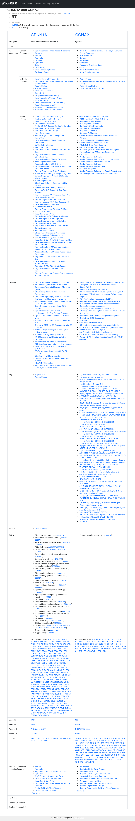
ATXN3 (59, 644)
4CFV (117, 752)
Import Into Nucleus (42, 211)
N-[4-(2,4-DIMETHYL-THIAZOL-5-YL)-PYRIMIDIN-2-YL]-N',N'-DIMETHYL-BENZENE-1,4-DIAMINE (102, 446)
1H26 (124, 738)
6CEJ (62, 738)
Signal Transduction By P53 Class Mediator (51, 225)
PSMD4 (87, 648)
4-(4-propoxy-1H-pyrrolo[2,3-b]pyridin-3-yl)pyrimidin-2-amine (101, 462)
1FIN (82, 738)
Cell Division (84, 154)
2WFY (116, 747)
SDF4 (63, 696)
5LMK (100, 757)
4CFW (122, 752)
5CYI (92, 757)
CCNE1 (65, 648)
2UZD (92, 747)
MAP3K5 (34, 682)
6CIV (66, 738)
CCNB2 (40, 648)
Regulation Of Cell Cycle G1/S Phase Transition (53, 240)
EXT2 (56, 663)
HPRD (14, 28)
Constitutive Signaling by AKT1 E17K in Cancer (53, 296)
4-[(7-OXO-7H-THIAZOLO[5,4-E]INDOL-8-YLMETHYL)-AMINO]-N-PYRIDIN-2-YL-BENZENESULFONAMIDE (99, 389)
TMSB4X (59, 703)
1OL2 (82, 743)
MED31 (54, 682)
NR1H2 (67, 684)
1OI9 (101, 740)
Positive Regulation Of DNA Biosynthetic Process (98, 173)
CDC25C (90, 641)
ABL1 (59, 639)
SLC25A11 (59, 698)
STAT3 (40, 701)
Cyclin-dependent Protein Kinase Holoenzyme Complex (52, 51)
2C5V (87, 745)
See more (36, 793)
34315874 (64, 537)
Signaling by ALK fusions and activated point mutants (52, 359)
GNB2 (39, 670)
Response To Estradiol (88, 130)
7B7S (110, 759)
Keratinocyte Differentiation (45, 161)
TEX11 (38, 703)
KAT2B (96, 646)
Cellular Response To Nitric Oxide (92, 166)
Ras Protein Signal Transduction (47, 128)
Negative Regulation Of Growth (47, 204)
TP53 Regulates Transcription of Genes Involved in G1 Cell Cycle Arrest (53, 302)
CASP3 (39, 646)
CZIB (38, 660)
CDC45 (44, 651)
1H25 (119, 738)
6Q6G (77, 759)
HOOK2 (41, 675)
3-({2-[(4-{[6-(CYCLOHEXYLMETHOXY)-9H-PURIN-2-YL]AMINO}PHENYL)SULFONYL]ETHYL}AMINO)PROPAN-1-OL (102, 498)
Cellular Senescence (43, 228)
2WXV (103, 750)
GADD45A (61, 665)
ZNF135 (41, 715)
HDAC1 (67, 670)
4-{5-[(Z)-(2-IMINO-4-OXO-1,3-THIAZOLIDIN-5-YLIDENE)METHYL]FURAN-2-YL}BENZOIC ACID (98, 442)
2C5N (77, 745)
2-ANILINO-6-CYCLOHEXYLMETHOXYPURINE (97, 396)
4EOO (112, 755)
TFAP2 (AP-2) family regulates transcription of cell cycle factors (52, 330)
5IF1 (96, 757)
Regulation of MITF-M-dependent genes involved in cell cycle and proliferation (53, 366)
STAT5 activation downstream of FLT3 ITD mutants (51, 352)
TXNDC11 (38, 710)
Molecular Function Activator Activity (49, 107)
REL (56, 694)
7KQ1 (42, 740)
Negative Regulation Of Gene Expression (50, 159)
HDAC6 (53, 672)
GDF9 (62, 667)
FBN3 (33, 665)
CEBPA (60, 653)
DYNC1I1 (37, 663)
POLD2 (43, 689)
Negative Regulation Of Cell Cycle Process (95, 783)
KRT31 (63, 677)
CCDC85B (47, 646)
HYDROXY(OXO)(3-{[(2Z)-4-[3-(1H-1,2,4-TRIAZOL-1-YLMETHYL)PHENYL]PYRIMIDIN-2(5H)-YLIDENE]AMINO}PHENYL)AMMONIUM (99, 467)
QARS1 (52, 691)
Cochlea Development (87, 168)
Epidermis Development (44, 145)
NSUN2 (40, 686)
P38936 (34, 733)
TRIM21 (50, 705)
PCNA (57, 686)
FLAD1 (47, 665)
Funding (46, 3)
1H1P (96, 738)
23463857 (38, 570)
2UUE (82, 747)
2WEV (111, 747)
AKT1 (49, 641)
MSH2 (66, 682)
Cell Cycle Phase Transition (45, 790)
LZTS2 (64, 679)
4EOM (102, 755)
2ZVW (43, 738)
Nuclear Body (40, 67)
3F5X (77, 752)
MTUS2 (34, 684)
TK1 (49, 703)
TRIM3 (56, 705)
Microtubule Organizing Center (91, 65)
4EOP (117, 755)
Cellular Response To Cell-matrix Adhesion (51, 216)
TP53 (86, 651)
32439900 (48, 618)
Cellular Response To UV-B (45, 223)
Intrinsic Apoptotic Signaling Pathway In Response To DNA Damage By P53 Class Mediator (51, 190)
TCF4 (33, 703)
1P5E (87, 743)
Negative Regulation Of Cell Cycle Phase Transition (99, 788)
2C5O (82, 745)
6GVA (115, 757)
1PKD (91, 743)
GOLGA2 (50, 670)
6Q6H (82, 759)
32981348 (61, 535)
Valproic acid (40, 374)
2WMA (87, 750)
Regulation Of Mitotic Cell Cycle (47, 130)
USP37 (104, 651)
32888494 (107, 535)
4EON (107, 755)
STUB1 (53, 701)
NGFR (44, 684)
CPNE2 (40, 658)
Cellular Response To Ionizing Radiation (50, 218)
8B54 (82, 762)
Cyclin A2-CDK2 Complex (89, 72)
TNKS (38, 705)
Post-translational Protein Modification (94, 140)
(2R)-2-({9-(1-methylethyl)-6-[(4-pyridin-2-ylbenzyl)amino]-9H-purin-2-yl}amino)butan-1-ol (102, 508)
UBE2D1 (46, 710)
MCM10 (48, 682)
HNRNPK (34, 675)
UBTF (99, 651)
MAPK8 (41, 682)
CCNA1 (59, 646)
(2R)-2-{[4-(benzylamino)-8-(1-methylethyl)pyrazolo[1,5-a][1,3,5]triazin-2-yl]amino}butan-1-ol (100, 492)
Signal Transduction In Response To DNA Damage (51, 184)
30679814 (66, 625)
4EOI (82, 755)
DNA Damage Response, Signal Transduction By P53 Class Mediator (53, 167)
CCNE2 (34, 651)
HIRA (83, 646)
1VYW (107, 743)
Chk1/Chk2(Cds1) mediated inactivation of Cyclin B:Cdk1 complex (101, 338)
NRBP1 (34, 686)
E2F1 (97, 644)
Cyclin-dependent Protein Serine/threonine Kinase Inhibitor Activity (54, 82)
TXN (32, 710)
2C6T (96, 745)
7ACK (96, 759)
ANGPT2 (66, 641)
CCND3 (58, 648)
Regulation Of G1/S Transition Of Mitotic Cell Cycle (52, 257)
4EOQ (122, 755)
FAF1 (66, 663)
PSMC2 (46, 691)
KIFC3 (44, 677)
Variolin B (83, 521)
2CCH (101, 745)
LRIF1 (47, 679)
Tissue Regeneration (43, 180)
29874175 (48, 599)
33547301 (38, 540)
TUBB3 (68, 708)
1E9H (77, 738)
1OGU (96, 740)
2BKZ (112, 743)
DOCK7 (68, 660)
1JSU (91, 740)
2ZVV (38, 738)
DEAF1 (62, 660)
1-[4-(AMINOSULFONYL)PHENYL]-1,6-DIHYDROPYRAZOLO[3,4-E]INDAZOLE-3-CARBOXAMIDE (102, 513)
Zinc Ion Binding (41, 88)
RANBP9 (34, 694)
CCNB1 (34, 648)
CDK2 (39, 653)
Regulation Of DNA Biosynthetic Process (50, 266)
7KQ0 (38, 740)
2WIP (82, 750)
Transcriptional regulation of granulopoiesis (51, 341)
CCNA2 (82, 34)
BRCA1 (101, 639)
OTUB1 (46, 686)
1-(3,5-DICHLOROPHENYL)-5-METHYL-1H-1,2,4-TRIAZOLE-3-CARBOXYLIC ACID (102, 456)
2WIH (77, 750)
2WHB (121, 747)
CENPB (34, 656)
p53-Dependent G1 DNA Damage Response (51, 313)
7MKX (120, 759)
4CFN (107, 752)
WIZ (44, 713)
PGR (77, 648)
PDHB (33, 689)
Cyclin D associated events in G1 (48, 310)
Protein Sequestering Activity (46, 105)
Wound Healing (41, 178)
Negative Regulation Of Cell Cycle (92, 785)
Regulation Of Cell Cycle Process (92, 769)
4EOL (97, 755)
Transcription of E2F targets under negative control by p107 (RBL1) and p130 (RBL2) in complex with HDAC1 (102, 283)
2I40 (115, 745)
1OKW (119, 740)
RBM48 (51, 694)
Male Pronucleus (85, 55)
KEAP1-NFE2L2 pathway (44, 363)
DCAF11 (50, 660)
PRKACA (56, 689)
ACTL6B (34, 641)
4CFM (102, 752)
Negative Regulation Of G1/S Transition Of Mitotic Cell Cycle (51, 262)
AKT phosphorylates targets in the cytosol (51, 284)
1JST (86, 740)
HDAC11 (34, 672)
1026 (33, 720)
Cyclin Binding (40, 93)
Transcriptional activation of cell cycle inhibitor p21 (52, 321)
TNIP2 (33, 705)
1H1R (105, 738)
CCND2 (52, 648)
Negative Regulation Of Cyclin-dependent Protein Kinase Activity (53, 243)
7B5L (101, 759)
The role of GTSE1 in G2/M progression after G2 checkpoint (53, 326)
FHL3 (42, 665)
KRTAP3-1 (35, 679)
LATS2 (42, 679)
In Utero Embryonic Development (47, 119)
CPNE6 (46, 658)
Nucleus (38, 55)
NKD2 (49, 684)
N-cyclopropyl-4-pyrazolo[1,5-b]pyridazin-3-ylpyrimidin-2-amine (100, 408)
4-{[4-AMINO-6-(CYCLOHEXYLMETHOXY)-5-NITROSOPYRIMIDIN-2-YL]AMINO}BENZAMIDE (98, 518)
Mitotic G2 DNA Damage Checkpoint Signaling (53, 126)
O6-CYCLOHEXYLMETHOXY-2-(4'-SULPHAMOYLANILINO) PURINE (102, 399)
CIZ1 (51, 656)
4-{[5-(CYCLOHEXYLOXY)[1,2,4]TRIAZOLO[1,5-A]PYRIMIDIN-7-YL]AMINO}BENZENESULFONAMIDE (100, 451)
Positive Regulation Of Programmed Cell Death (53, 195)
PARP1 (52, 686)
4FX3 (88, 757)
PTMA (93, 648)
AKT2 (54, 641)
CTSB (33, 660)
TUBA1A (53, 708)
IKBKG (58, 675)
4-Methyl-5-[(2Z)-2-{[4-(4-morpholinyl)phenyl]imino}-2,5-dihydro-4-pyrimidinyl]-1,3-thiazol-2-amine (100, 473)
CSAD (52, 658)
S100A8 (51, 696)
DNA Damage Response (44, 123)
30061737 (52, 547)
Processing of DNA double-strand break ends (96, 308)
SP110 (66, 698)
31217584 (58, 625)
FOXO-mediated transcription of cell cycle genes (53, 344)
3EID (113, 750)
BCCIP (33, 646)
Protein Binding (41, 86)
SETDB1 (34, 698)
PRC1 (81, 648)
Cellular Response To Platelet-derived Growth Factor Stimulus (99, 136)
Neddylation (39, 339)
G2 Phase (83, 320)
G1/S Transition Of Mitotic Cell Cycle (49, 116)
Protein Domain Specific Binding (91, 88)
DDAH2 (56, 660)
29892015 (60, 547)
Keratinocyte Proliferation (44, 197)
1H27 (77, 740)
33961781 (66, 13)
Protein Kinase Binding (43, 90)
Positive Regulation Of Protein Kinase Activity (52, 202)
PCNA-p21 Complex (42, 72)
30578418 (59, 620)
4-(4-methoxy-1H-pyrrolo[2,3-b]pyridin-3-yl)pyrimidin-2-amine (102, 460)
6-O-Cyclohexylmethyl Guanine (91, 377)
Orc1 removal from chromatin (90, 322)
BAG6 (69, 644)
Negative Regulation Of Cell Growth (48, 164)
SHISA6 (41, 698)
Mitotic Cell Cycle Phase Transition (92, 145)
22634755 (38, 551)
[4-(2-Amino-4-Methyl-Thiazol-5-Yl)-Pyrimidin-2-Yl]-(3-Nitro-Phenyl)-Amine (101, 380)
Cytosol (38, 65)
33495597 (62, 585)
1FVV (86, 738)
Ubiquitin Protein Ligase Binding (47, 95)
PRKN (33, 691)
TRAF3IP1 (92, 651)
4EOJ (87, 755)
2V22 (106, 747)
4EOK (92, 755)
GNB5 (44, 670)
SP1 (77, 651)
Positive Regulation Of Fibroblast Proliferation (52, 209)
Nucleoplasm (40, 58)
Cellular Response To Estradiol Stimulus (94, 161)
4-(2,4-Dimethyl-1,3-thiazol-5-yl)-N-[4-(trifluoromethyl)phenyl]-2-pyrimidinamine (94, 385)
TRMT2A (34, 708)
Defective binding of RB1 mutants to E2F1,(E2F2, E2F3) (51, 347)
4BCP (97, 752)
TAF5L (65, 701)
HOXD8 (48, 675)
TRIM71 (69, 705)
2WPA (98, 750)
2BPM (117, 743)
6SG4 (91, 759)
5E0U (52, 738)
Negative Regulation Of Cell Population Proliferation (50, 141)
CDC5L (50, 651)
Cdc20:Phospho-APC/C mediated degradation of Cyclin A (101, 291)
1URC (102, 743)
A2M (55, 639)
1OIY (110, 740)
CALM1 (78, 641)
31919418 (49, 582)
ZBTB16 (63, 713)
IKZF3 (63, 675)
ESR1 (51, 663)
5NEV (105, 757)
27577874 (46, 627)
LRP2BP (53, 679)
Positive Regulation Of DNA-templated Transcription (99, 149)
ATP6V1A (52, 644)
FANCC (106, 644)
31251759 (50, 625)
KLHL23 (50, 677)
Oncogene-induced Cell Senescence (49, 235)
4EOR (77, 757)
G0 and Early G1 (85, 287)
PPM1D (50, 689)
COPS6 (34, 658)
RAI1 (70, 691)
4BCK (82, 752)
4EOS (82, 757)
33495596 (64, 561)
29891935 (64, 580)
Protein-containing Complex (45, 69)
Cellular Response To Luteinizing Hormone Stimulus (99, 159)
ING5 (33, 677)
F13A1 (61, 663)
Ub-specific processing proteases (92, 306)
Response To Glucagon (88, 133)
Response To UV (41, 147)
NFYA (39, 684)
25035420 (54, 627)
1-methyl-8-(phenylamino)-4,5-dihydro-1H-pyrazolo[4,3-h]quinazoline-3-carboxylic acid (100, 503)
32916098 (56, 566)
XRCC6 (49, 713)
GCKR (56, 667)
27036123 (50, 632)
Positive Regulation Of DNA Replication (50, 199)
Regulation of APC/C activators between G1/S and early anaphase (100, 295)
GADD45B (35, 667)
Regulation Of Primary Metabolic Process (51, 771)
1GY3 (91, 738)
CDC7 (61, 651)
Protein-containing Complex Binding (48, 98)
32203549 (54, 630)
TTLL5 (47, 708)
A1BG (50, 639)
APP (38, 644)
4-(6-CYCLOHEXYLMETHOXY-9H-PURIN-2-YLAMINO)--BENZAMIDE (100, 482)
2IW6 (119, 745)
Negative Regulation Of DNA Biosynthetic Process (51, 269)
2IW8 (124, 745)
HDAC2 (40, 672)
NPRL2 (61, 684)
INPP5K (38, 677)
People (38, 3)
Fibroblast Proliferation (43, 206)
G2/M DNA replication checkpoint (92, 329)
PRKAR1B (65, 689)
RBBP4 (45, 694)
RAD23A (99, 648)
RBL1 (109, 648)
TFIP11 (44, 703)
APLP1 (33, 644)
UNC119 (53, 710)
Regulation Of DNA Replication (91, 121)
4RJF (48, 738)
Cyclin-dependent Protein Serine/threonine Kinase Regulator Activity (102, 82)
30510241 (38, 556)
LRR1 (59, 679)
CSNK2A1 (59, 658)
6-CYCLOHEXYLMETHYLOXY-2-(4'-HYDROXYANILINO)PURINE (93, 477)
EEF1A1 (45, 663)
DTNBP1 (90, 644)
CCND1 (46, 648)
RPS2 (39, 696)
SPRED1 (34, 701)
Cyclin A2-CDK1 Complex (89, 69)
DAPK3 (43, 660)
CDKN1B (78, 644)
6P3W (120, 757)
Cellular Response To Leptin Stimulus (93, 142)
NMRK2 (55, 684)
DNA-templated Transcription (90, 123)
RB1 (40, 694)
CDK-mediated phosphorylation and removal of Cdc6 (99, 325)
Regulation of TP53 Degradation (91, 318)
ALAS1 (59, 641)
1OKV (114, 740)
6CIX (71, 738)
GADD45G (43, 667)
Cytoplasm (39, 62)
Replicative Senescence (44, 230)
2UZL (101, 747)
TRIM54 (62, 705)
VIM (71, 710)
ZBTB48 (34, 715)
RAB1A (58, 691)
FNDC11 (53, 665)
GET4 (67, 667)
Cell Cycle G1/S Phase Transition (92, 147)
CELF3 (65, 653)
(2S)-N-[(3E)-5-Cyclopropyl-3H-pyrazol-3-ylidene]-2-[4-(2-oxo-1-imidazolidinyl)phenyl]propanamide (102, 404)
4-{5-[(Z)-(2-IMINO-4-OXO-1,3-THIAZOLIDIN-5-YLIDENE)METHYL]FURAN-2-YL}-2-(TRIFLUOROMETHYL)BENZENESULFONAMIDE (98, 436)
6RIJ (87, 759)
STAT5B (47, 701)
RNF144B (62, 694)
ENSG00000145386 (82, 729)
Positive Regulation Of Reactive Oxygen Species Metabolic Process (54, 274)
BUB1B (118, 639)
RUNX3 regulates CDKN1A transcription (50, 337)
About (22, 3)
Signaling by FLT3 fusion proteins (48, 356)
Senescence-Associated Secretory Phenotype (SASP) (52, 288)
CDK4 (49, 653)
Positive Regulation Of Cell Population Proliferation (49, 136)
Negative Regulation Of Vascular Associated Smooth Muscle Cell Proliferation (52, 248)
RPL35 (33, 696)
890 (76, 720)
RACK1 (64, 691)
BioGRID (15, 25)
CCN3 (53, 646)
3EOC (122, 750)
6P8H (33, 740)
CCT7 (39, 651)
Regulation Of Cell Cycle (44, 214)
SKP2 (124, 648)
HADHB (61, 670)
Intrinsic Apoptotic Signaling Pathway (49, 237)
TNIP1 (65, 703)
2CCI (106, 745)
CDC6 (56, 651)
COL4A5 (63, 656)
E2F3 (101, 644)
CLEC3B (56, 656)
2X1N (109, 750)
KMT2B (57, 677)
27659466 (58, 623)
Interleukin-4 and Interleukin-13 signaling (50, 299)
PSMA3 (39, 691)
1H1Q (101, 738)
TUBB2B (61, 708)
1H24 (115, 738)
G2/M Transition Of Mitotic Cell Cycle (93, 119)
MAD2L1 (103, 646)
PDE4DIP (64, 686)
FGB (37, 665)
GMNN (33, 670)
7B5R (106, 759)
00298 (33, 724)
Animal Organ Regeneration (89, 128)
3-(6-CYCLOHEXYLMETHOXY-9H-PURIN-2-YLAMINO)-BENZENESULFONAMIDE (100, 487)
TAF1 (81, 651)
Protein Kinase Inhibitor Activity (47, 79)
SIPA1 (47, 698)
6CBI (57, 738)
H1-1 (116, 644)
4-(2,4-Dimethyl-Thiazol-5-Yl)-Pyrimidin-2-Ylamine (98, 374)
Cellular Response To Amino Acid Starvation (52, 176)
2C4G (122, 743)
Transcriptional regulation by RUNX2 (49, 334)
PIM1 (38, 689)
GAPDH (51, 667)
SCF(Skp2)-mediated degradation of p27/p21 (52, 282)
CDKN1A (39, 34)
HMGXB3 (65, 672)
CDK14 (33, 653)
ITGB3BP (89, 646)
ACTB (64, 639)
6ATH (111, 757)
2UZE (97, 747)
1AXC (33, 738)
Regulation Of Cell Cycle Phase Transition (95, 773)
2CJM (110, 745)
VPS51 (33, 713)
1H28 (82, 740)
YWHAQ (56, 713)
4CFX (77, 755)
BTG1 (113, 639)
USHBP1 (60, 710)
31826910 (61, 549)
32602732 (38, 578)
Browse (30, 3)
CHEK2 (40, 656)
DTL (32, 663)
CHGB (46, 656)
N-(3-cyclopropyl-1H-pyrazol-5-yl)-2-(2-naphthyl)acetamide (101, 393)
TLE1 (53, 703)
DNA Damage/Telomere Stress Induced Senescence (50, 292)
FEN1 (112, 644)
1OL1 (77, 743)
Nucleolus (39, 60)
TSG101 (41, 708)
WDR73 (40, 713)
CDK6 (54, 653)
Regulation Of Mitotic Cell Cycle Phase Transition (98, 778)
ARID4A (95, 639)
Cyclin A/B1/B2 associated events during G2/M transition (101, 327)
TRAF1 (44, 705)
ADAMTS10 (42, 641)
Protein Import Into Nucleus (45, 121)
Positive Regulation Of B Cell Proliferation (51, 171)
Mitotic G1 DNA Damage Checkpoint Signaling (53, 173)
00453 (77, 724)
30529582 (53, 549)
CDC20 (84, 641)
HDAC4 (46, 672)
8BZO (91, 762)
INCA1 (68, 675)
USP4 (66, 710)
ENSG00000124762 (38, 729)
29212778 (58, 559)
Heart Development (42, 133)
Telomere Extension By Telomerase (93, 289)
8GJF (47, 740)
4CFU (112, 752)
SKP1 (52, 698)
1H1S (110, 738)
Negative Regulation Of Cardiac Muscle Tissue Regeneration (53, 252)
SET (67, 696)
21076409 (62, 627)
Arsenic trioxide (41, 377)
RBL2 (114, 648)
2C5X (92, 745)
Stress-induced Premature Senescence (50, 232)
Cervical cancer (41, 528)
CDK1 (66, 651)
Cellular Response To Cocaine (90, 157)
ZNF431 (47, 715)
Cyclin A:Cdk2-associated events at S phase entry (52, 316)
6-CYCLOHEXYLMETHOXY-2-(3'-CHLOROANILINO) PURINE (102, 412)
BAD (64, 644)
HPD (53, 675)
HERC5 (59, 672)
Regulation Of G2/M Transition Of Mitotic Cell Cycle (52, 150)
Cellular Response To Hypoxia (90, 164)
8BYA (87, 762)
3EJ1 (118, 750)
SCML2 (57, 696)
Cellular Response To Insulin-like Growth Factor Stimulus (101, 171)
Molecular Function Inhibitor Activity (48, 109)
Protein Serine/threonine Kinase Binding (50, 102)
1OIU (105, 740)
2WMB (93, 750)
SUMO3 (60, 701)
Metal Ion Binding (41, 100)
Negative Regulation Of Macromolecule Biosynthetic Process (50, 155)
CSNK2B (66, 658)
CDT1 (85, 644)
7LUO (115, 759)
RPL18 (68, 694)
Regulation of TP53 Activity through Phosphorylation (99, 315)
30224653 (52, 620)
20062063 (60, 573)
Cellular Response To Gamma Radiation (50, 221)
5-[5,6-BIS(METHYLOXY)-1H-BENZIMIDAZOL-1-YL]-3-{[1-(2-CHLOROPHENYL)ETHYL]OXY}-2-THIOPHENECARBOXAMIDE (102, 417)
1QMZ (96, 743)
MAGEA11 (111, 646)
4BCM (87, 752)
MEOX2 (60, 682)
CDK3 (44, 653)
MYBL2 (118, 646)
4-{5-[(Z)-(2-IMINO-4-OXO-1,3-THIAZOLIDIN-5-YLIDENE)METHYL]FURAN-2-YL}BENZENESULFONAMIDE (102, 430)
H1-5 (56, 670)
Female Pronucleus (86, 53)
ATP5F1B (44, 644)
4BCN (92, 752)
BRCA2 (107, 639)
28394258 (67, 604)
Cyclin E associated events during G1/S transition (50, 307)
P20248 (78, 733)
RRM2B (44, 696)
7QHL (77, 762)
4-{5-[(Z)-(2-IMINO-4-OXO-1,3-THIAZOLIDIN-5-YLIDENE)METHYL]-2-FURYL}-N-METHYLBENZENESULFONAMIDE (97, 424)
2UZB (87, 747)
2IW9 (77, 747)
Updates (55, 3)
